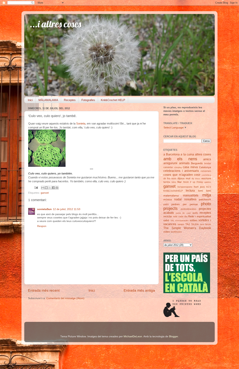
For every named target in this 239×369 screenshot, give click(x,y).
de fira (166, 178)
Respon (41, 226)
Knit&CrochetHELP (173, 191)
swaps (181, 224)
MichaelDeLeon (133, 336)
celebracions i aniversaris (181, 170)
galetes (207, 182)
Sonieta (80, 123)
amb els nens (180, 159)
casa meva (190, 167)
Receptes (70, 100)
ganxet (45, 192)
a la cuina (187, 154)
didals (173, 178)
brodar (207, 163)
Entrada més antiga (139, 290)
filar (179, 182)
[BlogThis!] (46, 188)
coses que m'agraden (178, 174)
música (167, 199)
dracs (197, 178)
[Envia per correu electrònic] (43, 188)
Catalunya (205, 167)
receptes (205, 212)
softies (193, 220)
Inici (30, 100)
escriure (206, 178)
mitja (206, 195)
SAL (172, 220)
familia (166, 182)
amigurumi (170, 163)
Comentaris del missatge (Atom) (65, 298)
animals (184, 163)
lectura (190, 190)
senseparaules (182, 220)
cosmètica (206, 175)
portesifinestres (188, 209)
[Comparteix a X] (50, 188)
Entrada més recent (44, 290)
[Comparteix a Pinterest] (57, 188)
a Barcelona (171, 154)
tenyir (208, 224)
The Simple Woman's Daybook (187, 228)
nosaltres (190, 199)
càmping (178, 167)
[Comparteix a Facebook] (53, 188)
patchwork (205, 199)
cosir (197, 174)
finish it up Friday (193, 182)
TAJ (187, 224)
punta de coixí (183, 213)
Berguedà (197, 163)
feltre (174, 182)
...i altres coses (55, 24)
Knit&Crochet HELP (113, 100)
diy (193, 178)
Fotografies (88, 100)
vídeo (166, 231)
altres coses (203, 154)
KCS (208, 187)
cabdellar (168, 167)
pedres (175, 204)
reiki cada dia (180, 216)
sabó (166, 220)
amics (207, 159)
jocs (202, 186)
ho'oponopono (185, 187)
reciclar (167, 216)
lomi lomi (204, 190)
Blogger (173, 336)
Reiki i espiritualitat (199, 216)
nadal (178, 199)
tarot (202, 224)
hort (196, 186)
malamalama (171, 195)
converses (206, 171)
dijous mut (184, 178)
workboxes (176, 232)
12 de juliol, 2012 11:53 (66, 209)
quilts (195, 213)
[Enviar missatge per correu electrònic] (36, 187)
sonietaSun (44, 209)
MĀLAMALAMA (48, 100)
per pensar (190, 204)
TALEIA (195, 224)
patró (166, 204)
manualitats (190, 195)
